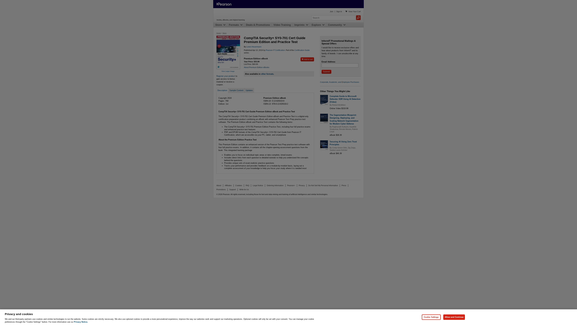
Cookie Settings (431, 317)
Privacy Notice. (81, 322)
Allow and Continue (454, 317)
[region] (288, 317)
